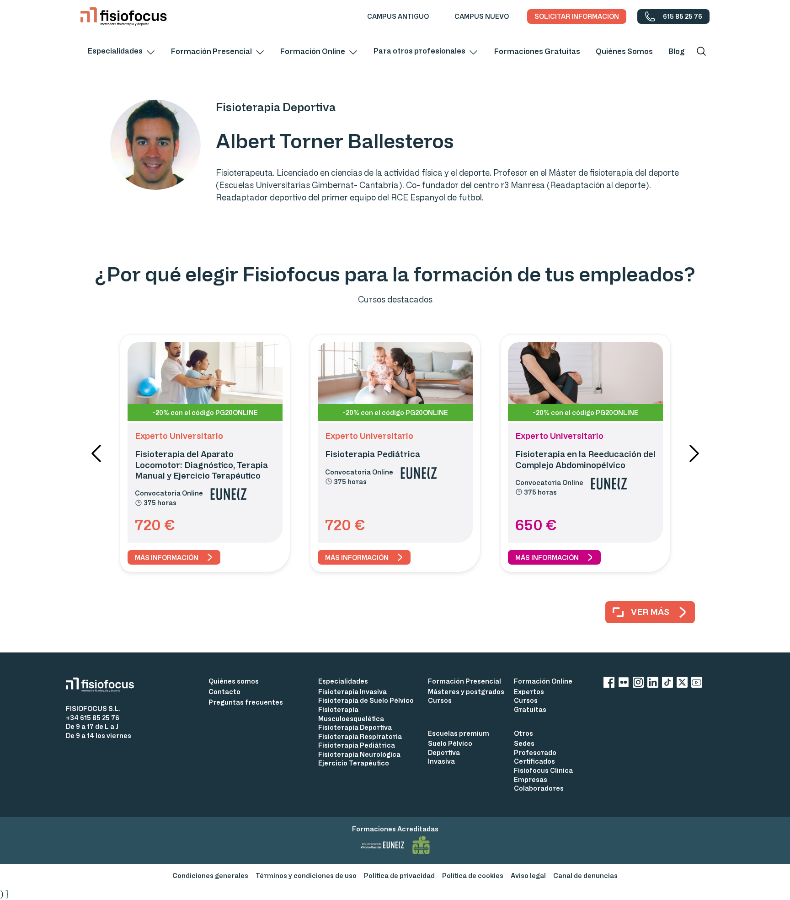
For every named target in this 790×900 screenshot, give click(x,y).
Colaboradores (539, 788)
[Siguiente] (694, 453)
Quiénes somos (233, 681)
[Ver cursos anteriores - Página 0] (96, 453)
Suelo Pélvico (450, 743)
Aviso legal (528, 875)
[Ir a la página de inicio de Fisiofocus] (103, 685)
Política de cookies (472, 875)
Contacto (224, 691)
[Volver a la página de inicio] (123, 16)
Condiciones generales (210, 875)
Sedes (524, 743)
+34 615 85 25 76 (92, 717)
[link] (398, 16)
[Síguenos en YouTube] (696, 684)
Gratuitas (530, 709)
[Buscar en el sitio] (701, 51)
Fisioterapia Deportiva (355, 727)
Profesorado (535, 752)
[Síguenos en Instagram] (638, 684)
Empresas (530, 779)
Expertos (529, 691)
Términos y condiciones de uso (306, 875)
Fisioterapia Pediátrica (356, 745)
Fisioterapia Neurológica (359, 754)
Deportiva (444, 752)
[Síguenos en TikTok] (667, 684)
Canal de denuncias (585, 875)
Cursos (440, 700)
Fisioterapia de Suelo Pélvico (366, 700)
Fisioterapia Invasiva (352, 691)
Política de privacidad (399, 875)
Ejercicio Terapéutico (353, 763)
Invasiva (441, 761)
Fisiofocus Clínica (543, 770)
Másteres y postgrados (466, 691)
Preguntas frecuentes (245, 702)
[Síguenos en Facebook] (608, 684)
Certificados (534, 761)
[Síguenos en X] (682, 684)
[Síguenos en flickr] (623, 684)
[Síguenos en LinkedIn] (652, 684)
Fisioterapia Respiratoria (360, 736)
